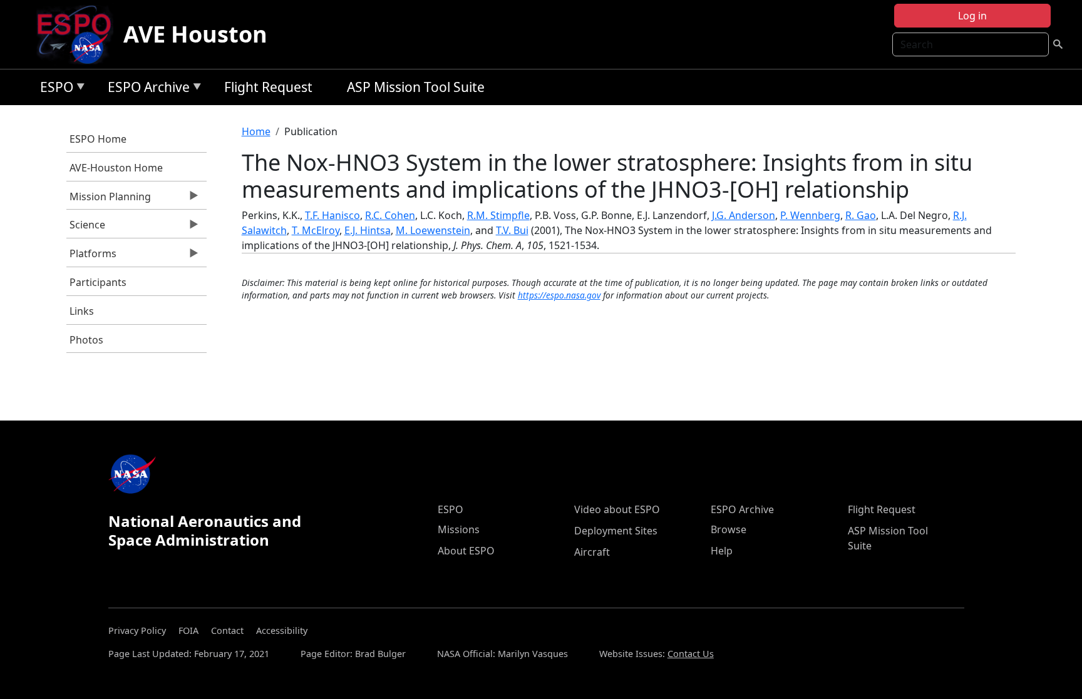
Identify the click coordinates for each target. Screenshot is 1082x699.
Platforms (91, 257)
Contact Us (690, 654)
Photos (86, 340)
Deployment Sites (615, 531)
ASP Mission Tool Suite (416, 87)
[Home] (79, 34)
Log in (972, 16)
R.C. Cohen (390, 215)
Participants (98, 282)
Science (85, 228)
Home (256, 131)
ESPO (53, 89)
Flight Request (268, 87)
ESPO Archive (145, 89)
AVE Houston (195, 34)
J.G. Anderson (743, 215)
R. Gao (860, 215)
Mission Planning (108, 200)
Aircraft (592, 552)
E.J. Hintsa (367, 230)
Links (82, 311)
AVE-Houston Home (116, 168)
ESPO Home (98, 139)
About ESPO (466, 551)
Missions (459, 529)
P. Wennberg (810, 215)
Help (722, 551)
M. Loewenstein (433, 230)
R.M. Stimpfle (498, 215)
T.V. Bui (512, 230)
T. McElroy (315, 230)
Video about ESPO (617, 509)
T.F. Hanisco (332, 215)
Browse (728, 529)
